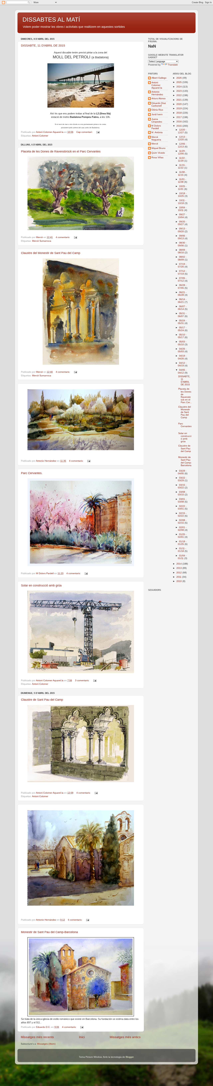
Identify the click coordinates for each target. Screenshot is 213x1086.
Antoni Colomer (40, 135)
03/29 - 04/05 (182, 472)
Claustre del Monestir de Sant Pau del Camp (50, 253)
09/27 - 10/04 (182, 215)
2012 (179, 572)
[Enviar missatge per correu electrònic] (97, 132)
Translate (173, 65)
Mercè (154, 143)
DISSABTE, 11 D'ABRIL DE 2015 (43, 45)
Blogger (130, 1057)
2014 (179, 564)
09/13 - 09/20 (182, 230)
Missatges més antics (125, 1037)
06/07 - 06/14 (182, 307)
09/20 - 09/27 (182, 223)
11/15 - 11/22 (182, 166)
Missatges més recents (37, 1037)
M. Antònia (157, 132)
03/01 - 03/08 (182, 500)
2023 (179, 91)
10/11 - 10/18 (182, 201)
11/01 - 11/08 (182, 180)
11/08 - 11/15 (182, 173)
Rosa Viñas (157, 157)
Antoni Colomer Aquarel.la (156, 85)
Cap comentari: (84, 132)
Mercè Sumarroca (41, 241)
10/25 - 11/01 (182, 187)
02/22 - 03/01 (182, 507)
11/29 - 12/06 (182, 152)
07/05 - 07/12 (182, 279)
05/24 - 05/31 (182, 321)
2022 (179, 95)
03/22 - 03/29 (182, 479)
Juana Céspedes (156, 120)
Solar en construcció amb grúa (41, 585)
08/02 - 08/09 (182, 258)
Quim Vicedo (158, 153)
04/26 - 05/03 (182, 350)
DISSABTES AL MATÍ (51, 19)
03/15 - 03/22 (182, 486)
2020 (179, 104)
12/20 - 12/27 (182, 131)
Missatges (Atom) (46, 1044)
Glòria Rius (157, 110)
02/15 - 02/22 (182, 514)
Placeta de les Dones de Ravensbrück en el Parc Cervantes (61, 151)
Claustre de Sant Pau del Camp (42, 699)
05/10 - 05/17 (182, 336)
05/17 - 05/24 (182, 328)
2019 (179, 108)
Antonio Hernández (157, 93)
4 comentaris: (63, 237)
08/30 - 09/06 (182, 244)
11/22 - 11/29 (182, 159)
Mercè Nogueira (156, 138)
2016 (179, 121)
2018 (179, 113)
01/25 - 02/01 (182, 535)
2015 (179, 126)
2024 (179, 86)
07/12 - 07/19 (182, 272)
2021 (179, 100)
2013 (179, 568)
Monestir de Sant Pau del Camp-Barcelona (49, 932)
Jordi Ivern (157, 114)
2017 (179, 117)
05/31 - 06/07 (182, 314)
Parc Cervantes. (31, 473)
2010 (179, 581)
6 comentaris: (75, 920)
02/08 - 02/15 (182, 521)
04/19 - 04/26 (182, 357)
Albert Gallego (158, 78)
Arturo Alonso (158, 98)
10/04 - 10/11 (182, 208)
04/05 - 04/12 (182, 371)
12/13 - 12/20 (182, 138)
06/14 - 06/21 (182, 300)
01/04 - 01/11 (182, 557)
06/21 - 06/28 (182, 293)
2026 (179, 78)
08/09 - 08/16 (182, 251)
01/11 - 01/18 (182, 549)
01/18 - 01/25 (182, 542)
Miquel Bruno (158, 148)
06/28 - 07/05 (182, 286)
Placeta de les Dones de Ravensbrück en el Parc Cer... (185, 396)
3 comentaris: (82, 680)
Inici (82, 1037)
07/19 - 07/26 (182, 265)
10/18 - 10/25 (182, 194)
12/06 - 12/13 (182, 145)
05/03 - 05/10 (182, 343)
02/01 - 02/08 (182, 528)
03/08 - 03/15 (182, 493)
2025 (179, 82)
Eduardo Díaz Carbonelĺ (158, 104)
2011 (179, 577)
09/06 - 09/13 (182, 237)
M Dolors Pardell (156, 127)
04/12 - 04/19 (182, 364)
